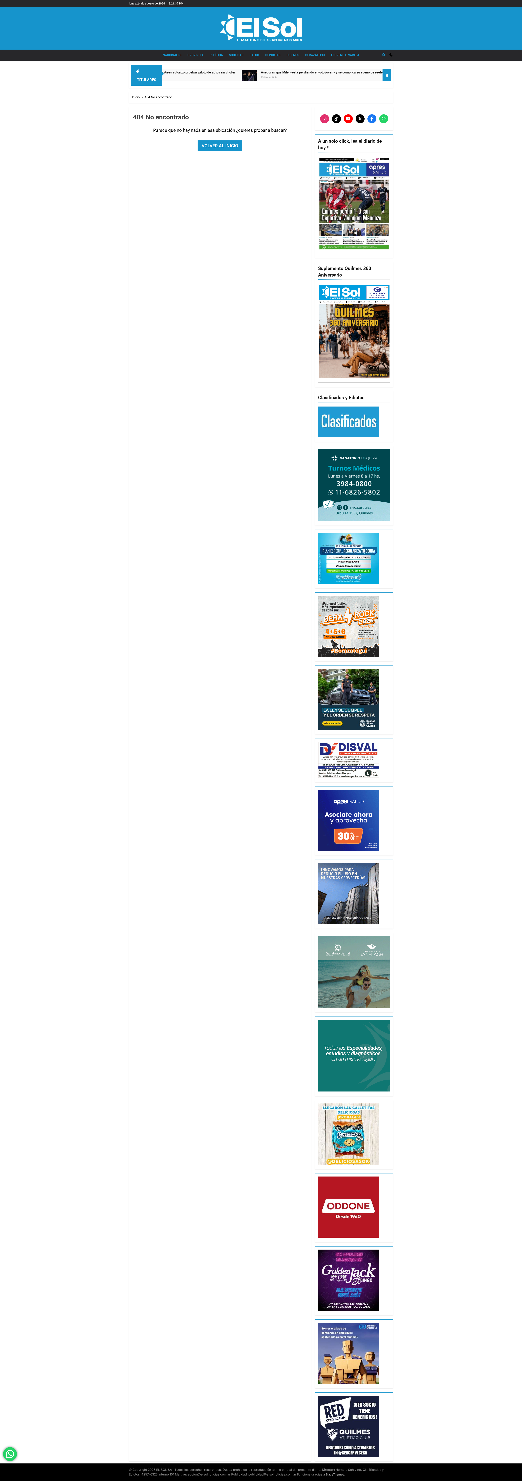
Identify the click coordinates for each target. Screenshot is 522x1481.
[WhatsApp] (383, 118)
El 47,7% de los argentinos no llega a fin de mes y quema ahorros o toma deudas (368, 72)
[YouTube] (348, 118)
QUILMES (292, 55)
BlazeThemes (335, 1474)
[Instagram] (324, 118)
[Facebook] (371, 118)
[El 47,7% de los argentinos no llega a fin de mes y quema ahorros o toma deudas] (297, 75)
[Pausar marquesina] (387, 75)
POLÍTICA (216, 55)
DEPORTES (272, 55)
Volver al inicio (220, 145)
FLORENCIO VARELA (345, 55)
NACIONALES (172, 55)
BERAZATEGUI (315, 55)
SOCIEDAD (236, 55)
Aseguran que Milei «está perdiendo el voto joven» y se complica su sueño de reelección (219, 72)
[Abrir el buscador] (383, 55)
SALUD (254, 55)
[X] (360, 118)
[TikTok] (336, 118)
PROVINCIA (195, 55)
